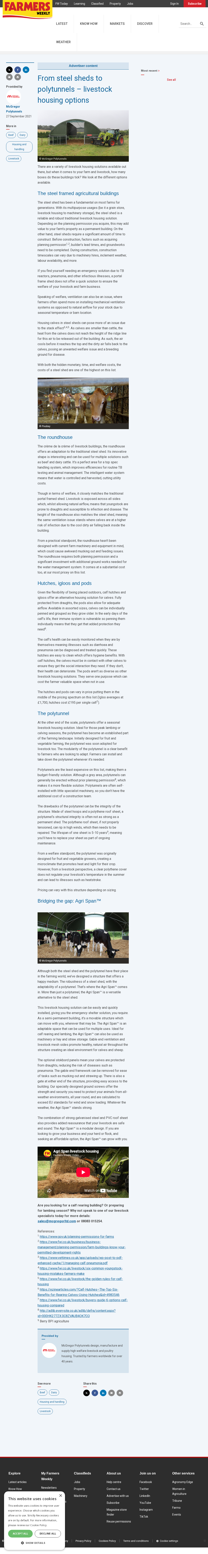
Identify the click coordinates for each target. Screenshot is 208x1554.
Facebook (146, 1482)
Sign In (174, 3)
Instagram (146, 1509)
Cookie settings (169, 1540)
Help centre (114, 1482)
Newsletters (49, 1487)
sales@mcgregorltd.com (57, 1221)
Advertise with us (118, 1495)
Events (176, 1514)
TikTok (144, 1516)
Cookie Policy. (38, 1525)
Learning (79, 3)
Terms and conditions (136, 1540)
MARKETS (117, 24)
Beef (11, 135)
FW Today (61, 3)
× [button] (60, 1495)
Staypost (92, 11)
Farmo (76, 11)
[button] (34, 1543)
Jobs (130, 3)
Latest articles (18, 1482)
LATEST (62, 24)
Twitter (144, 1489)
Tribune (177, 1500)
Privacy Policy (83, 1540)
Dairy (22, 135)
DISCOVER (145, 24)
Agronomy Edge (182, 1482)
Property (115, 3)
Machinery (80, 1495)
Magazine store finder (117, 1512)
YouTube (145, 1502)
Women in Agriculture (179, 1491)
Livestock (13, 158)
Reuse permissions (119, 1521)
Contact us (113, 1489)
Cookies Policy (107, 1540)
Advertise (110, 11)
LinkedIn (145, 1495)
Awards (60, 11)
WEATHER (63, 42)
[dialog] (34, 1520)
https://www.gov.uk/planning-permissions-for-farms (77, 1237)
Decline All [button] (48, 1533)
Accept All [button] (20, 1533)
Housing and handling (52, 1401)
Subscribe (195, 3)
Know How (15, 1489)
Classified (97, 3)
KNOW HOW (89, 24)
